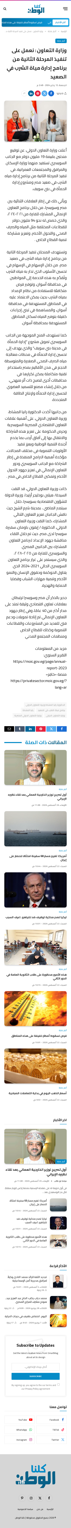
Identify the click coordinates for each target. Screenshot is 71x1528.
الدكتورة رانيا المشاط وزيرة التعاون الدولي (45, 705)
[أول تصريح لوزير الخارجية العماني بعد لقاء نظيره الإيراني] (35, 767)
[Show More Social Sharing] (24, 93)
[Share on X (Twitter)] (44, 93)
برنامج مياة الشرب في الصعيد (51, 710)
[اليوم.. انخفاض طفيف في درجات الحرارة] (58, 1320)
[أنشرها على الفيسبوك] (51, 93)
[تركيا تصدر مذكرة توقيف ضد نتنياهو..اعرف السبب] (35, 889)
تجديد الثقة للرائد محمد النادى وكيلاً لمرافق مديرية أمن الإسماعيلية (27, 1278)
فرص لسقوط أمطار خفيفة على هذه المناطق (32, 22)
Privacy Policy (32, 1389)
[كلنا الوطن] (35, 9)
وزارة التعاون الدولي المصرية (28, 715)
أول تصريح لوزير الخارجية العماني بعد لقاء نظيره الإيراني (37, 796)
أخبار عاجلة (61, 41)
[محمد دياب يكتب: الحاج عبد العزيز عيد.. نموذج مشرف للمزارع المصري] (58, 1302)
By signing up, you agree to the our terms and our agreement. (34, 1387)
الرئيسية (50, 1509)
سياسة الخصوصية (25, 1509)
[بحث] (5, 9)
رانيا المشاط (28, 710)
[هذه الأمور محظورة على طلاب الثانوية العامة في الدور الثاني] (35, 947)
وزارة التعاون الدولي (55, 715)
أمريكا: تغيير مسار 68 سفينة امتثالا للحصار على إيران (38, 857)
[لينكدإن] (31, 93)
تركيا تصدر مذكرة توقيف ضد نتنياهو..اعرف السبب (36, 917)
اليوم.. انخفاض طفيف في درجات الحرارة (26, 1316)
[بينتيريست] (38, 93)
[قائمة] (65, 9)
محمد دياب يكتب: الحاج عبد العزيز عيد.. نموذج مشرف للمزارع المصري (26, 1300)
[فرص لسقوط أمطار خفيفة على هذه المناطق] (35, 1008)
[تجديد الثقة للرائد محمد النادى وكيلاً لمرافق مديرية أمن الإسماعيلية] (58, 1281)
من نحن (40, 1509)
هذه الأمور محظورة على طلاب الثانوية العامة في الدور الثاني (36, 976)
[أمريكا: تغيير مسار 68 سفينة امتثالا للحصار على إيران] (35, 828)
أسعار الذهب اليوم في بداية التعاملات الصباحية (38, 1093)
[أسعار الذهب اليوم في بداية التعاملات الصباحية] (35, 1066)
